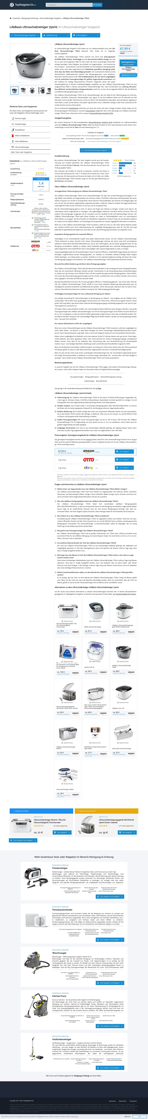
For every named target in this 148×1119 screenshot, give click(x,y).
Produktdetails (73, 108)
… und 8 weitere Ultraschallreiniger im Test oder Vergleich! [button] (104, 141)
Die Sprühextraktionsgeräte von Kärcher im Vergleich (72, 1016)
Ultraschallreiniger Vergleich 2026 (101, 113)
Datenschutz (74, 1116)
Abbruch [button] (127, 1116)
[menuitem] (10, 18)
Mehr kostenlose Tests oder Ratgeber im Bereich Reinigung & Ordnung (74, 856)
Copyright (13, 1101)
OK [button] (140, 1116)
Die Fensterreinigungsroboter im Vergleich (70, 929)
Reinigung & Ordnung (60, 865)
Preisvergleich (90, 111)
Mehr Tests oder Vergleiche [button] (21, 152)
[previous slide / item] (11, 64)
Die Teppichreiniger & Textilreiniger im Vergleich (70, 888)
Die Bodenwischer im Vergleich (61, 1059)
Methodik (12, 185)
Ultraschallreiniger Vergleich (81, 27)
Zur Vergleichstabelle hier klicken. (124, 594)
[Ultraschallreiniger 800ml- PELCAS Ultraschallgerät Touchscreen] (21, 825)
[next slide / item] (49, 64)
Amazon (89, 439)
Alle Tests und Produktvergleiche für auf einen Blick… (74, 1076)
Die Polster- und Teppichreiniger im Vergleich (70, 973)
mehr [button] (43, 214)
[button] (25, 35)
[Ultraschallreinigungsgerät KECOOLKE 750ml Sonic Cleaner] (86, 825)
